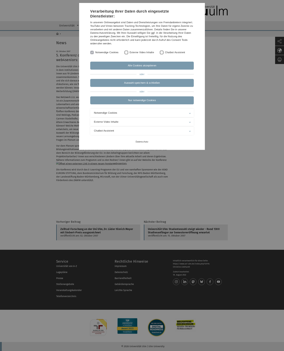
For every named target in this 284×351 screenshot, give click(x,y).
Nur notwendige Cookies (142, 100)
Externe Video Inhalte (142, 52)
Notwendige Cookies (107, 52)
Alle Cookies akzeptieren (142, 65)
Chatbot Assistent (175, 52)
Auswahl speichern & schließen (142, 82)
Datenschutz (142, 141)
